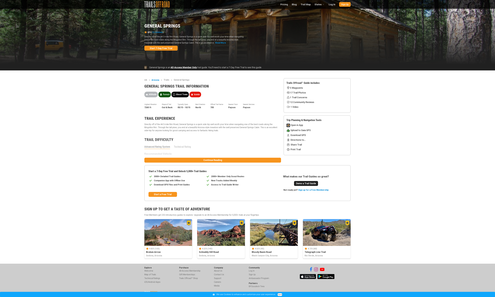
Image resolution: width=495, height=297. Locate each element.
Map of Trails (150, 274)
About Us (218, 271)
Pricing (284, 4)
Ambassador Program (259, 278)
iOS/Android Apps (152, 282)
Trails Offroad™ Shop (188, 278)
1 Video (294, 107)
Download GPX (298, 135)
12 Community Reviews (302, 102)
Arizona (155, 80)
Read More (220, 43)
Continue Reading (212, 160)
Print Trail (295, 149)
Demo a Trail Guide (306, 183)
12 (157, 32)
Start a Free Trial (163, 194)
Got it (280, 294)
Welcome (148, 271)
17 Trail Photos (298, 92)
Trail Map (306, 4)
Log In (332, 4)
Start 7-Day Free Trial (161, 48)
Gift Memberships (187, 274)
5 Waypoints (296, 88)
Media (217, 286)
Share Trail (296, 144)
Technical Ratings (152, 278)
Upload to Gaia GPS (300, 130)
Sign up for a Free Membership (313, 190)
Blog (294, 4)
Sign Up (345, 4)
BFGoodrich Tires (257, 286)
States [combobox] (318, 4)
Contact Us (219, 274)
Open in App (296, 125)
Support (217, 278)
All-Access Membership (189, 271)
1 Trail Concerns (298, 97)
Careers (217, 282)
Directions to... (298, 140)
